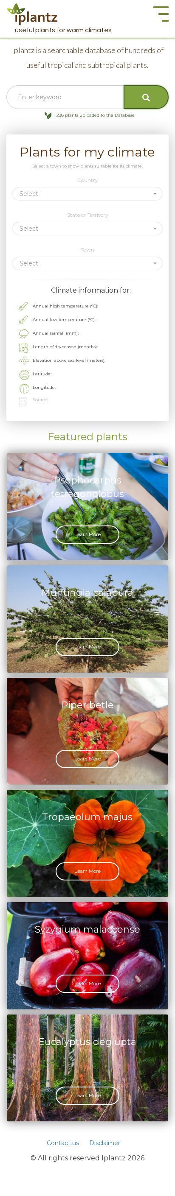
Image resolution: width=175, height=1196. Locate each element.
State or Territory (87, 215)
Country (87, 180)
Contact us (63, 1143)
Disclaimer (104, 1143)
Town (87, 249)
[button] (87, 193)
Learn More (87, 534)
